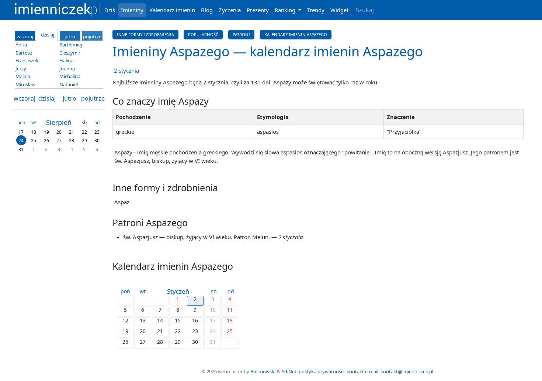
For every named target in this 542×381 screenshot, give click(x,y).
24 (21, 140)
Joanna (67, 68)
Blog (207, 10)
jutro (69, 98)
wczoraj (24, 98)
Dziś (109, 10)
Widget (339, 10)
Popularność (203, 34)
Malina (22, 76)
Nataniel (68, 84)
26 (46, 140)
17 (21, 131)
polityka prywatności (321, 371)
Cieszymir (69, 52)
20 (59, 131)
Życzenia (230, 10)
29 (84, 140)
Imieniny (132, 10)
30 (97, 140)
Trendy (315, 10)
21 (71, 131)
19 (46, 131)
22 (84, 131)
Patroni (241, 34)
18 (33, 131)
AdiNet (288, 371)
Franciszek (26, 60)
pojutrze (93, 98)
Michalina (69, 76)
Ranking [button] (286, 10)
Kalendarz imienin (172, 10)
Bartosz (23, 52)
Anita (21, 44)
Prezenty (258, 10)
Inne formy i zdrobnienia (145, 34)
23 (97, 131)
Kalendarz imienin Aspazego (295, 34)
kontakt (355, 371)
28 (71, 140)
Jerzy (20, 68)
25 (33, 140)
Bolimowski (262, 371)
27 (59, 140)
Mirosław (25, 84)
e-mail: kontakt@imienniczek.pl (399, 371)
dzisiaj (47, 98)
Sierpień (59, 122)
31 (21, 149)
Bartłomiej (70, 44)
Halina (66, 60)
